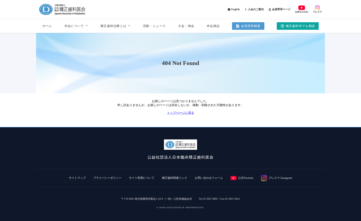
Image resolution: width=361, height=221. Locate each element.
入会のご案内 (256, 9)
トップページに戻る (180, 112)
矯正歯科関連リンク (174, 177)
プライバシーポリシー (107, 177)
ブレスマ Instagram (280, 177)
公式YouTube (301, 12)
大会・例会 (186, 26)
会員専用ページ (281, 9)
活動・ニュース (154, 26)
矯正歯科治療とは (113, 26)
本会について (74, 26)
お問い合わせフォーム (209, 177)
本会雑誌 (213, 26)
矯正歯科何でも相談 (300, 26)
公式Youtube (245, 177)
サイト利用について (141, 177)
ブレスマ (317, 12)
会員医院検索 (251, 26)
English (235, 9)
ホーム (47, 26)
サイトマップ (77, 177)
